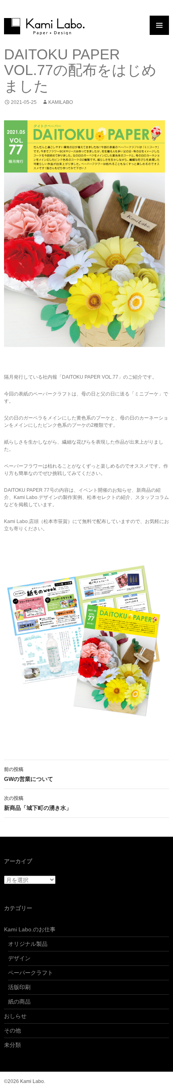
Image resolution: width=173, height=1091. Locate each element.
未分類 (12, 1045)
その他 (12, 1030)
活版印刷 (19, 987)
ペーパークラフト (30, 972)
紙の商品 (19, 1001)
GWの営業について (28, 774)
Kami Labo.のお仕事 (30, 929)
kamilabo (60, 102)
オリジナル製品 (27, 944)
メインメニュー (159, 25)
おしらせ (15, 1016)
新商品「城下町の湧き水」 (38, 803)
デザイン (19, 958)
